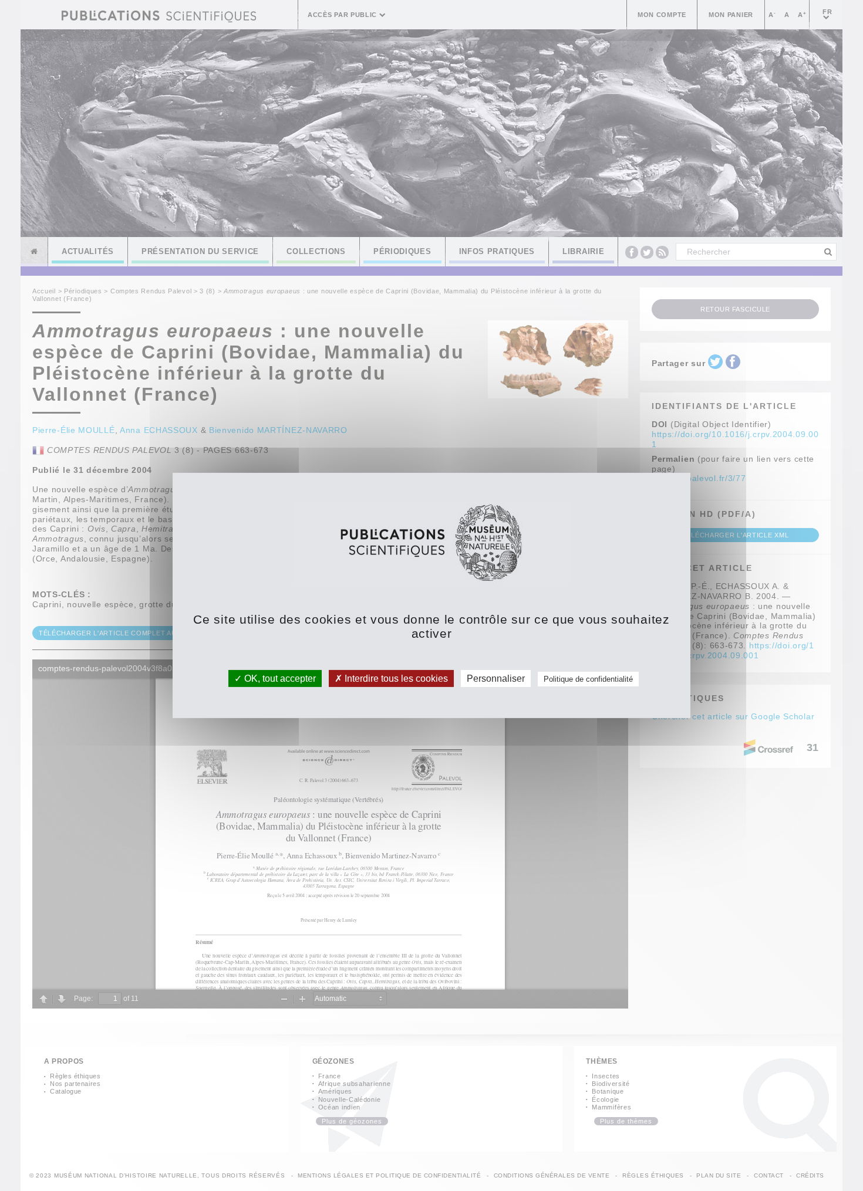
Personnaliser (496, 679)
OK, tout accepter (279, 679)
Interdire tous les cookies (395, 679)
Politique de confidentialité (588, 679)
